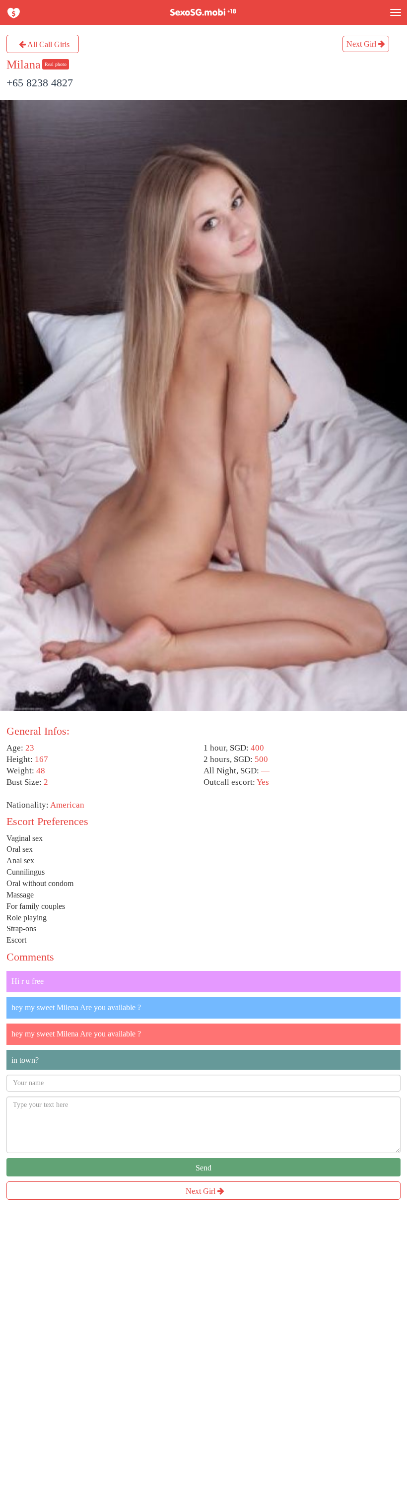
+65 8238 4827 (39, 82)
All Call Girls (47, 44)
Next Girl (362, 44)
